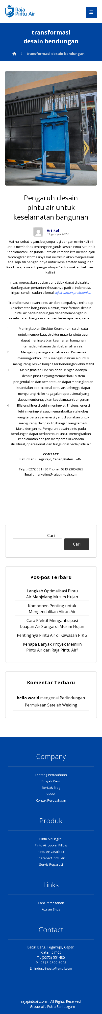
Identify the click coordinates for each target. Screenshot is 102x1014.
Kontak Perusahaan (51, 800)
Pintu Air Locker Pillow (51, 845)
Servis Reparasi (51, 864)
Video (51, 794)
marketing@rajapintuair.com (56, 474)
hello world (28, 698)
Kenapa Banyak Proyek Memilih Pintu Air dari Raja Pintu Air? (52, 647)
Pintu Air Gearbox (51, 851)
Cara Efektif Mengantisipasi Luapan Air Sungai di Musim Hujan (52, 623)
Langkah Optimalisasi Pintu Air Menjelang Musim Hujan (52, 594)
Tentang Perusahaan (51, 775)
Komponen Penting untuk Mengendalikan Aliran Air (52, 608)
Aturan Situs (51, 909)
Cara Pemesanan (51, 903)
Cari (51, 535)
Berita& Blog (51, 787)
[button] (91, 12)
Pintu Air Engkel (50, 839)
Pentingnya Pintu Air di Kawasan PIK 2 (52, 635)
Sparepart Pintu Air (51, 858)
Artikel (53, 230)
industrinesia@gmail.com (53, 968)
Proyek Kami (51, 781)
